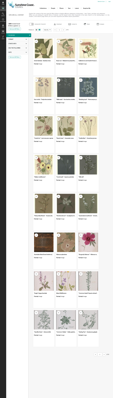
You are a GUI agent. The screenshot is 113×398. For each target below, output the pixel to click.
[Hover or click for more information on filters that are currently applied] (19, 26)
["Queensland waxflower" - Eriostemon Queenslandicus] (88, 203)
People (53, 8)
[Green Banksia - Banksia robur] (43, 48)
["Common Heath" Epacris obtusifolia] (88, 281)
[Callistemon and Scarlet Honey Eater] (88, 48)
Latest (77, 8)
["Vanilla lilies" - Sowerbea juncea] (88, 126)
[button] (73, 24)
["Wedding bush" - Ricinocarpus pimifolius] (88, 87)
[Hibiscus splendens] (66, 242)
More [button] (3, 38)
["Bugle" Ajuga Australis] (43, 281)
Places (62, 8)
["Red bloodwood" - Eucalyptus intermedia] (66, 203)
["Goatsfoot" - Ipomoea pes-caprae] (43, 126)
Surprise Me (86, 8)
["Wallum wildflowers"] (43, 164)
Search (3, 15)
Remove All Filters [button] (15, 29)
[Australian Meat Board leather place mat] (43, 242)
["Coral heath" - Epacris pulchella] (66, 164)
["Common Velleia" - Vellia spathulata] (66, 320)
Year (69, 8)
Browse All (3, 10)
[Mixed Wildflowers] (66, 281)
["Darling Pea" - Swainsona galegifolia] (88, 320)
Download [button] (57, 24)
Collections (43, 8)
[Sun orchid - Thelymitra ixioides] (43, 87)
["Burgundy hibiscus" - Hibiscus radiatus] (88, 242)
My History (3, 21)
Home (3, 4)
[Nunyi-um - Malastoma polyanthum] (66, 48)
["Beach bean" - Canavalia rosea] (66, 126)
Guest (103, 1)
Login (3, 27)
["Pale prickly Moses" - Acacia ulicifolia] (43, 203)
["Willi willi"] (88, 164)
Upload (3, 33)
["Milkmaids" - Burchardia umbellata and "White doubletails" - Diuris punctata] (66, 87)
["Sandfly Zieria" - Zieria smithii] (43, 320)
